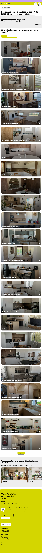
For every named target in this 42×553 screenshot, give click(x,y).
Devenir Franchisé (5, 531)
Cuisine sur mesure (5, 544)
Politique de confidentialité (7, 539)
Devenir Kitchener (5, 530)
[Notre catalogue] (6, 525)
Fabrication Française (6, 548)
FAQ (2, 536)
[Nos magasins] (5, 518)
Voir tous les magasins (6, 545)
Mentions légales (5, 538)
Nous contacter (4, 537)
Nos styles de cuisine (5, 547)
